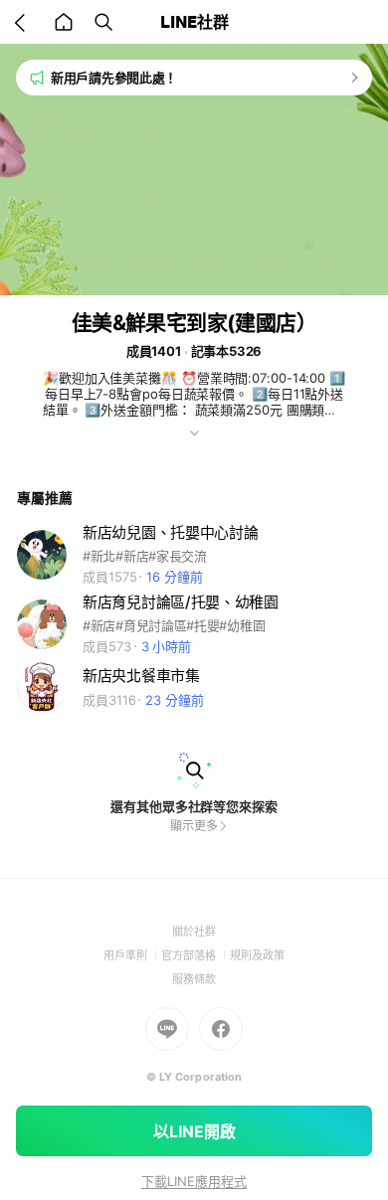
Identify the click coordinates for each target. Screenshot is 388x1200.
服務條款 (194, 979)
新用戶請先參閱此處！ (114, 78)
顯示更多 (194, 825)
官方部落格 (195, 955)
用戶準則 (132, 955)
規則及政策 (257, 955)
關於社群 (194, 932)
